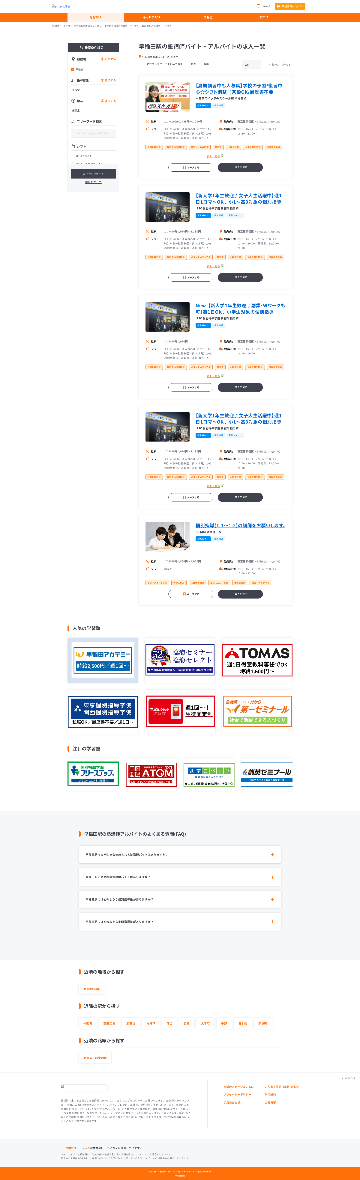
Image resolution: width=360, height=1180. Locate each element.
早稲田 (79, 69)
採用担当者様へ (233, 1102)
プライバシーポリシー (237, 1094)
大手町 (205, 1023)
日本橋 (242, 1023)
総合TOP (96, 17)
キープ (266, 6)
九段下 (151, 1023)
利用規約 (270, 1094)
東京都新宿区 (92, 989)
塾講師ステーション (77, 1148)
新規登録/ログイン (293, 6)
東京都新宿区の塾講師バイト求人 (121, 26)
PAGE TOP (350, 1078)
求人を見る (241, 167)
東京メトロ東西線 (95, 1058)
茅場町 (262, 1023)
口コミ (264, 17)
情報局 (208, 17)
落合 (170, 1023)
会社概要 (270, 1102)
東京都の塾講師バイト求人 (87, 26)
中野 (224, 1023)
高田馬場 (109, 1023)
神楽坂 (87, 1023)
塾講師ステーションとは (239, 1086)
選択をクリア (93, 182)
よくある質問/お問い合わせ (282, 1086)
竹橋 (187, 1023)
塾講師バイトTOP (61, 26)
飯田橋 (130, 1023)
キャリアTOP (152, 17)
